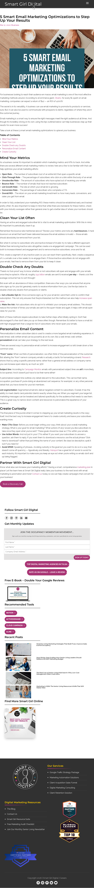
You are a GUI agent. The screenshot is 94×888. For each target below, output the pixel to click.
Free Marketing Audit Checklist (20, 824)
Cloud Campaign (14, 625)
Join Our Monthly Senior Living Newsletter (26, 829)
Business (15, 25)
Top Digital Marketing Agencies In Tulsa (47, 564)
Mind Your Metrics (10, 139)
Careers (63, 878)
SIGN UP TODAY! (82, 558)
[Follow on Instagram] (11, 518)
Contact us (37, 474)
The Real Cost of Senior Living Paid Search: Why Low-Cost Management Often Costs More (57, 673)
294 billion (40, 274)
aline (9, 632)
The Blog (11, 809)
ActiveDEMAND (13, 619)
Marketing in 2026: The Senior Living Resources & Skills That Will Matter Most (60, 687)
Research (86, 357)
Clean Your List (8, 142)
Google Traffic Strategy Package (64, 772)
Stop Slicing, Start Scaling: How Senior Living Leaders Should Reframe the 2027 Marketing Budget (58, 658)
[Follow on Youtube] (26, 518)
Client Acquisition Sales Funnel (63, 783)
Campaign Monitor (32, 369)
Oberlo (58, 98)
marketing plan (84, 467)
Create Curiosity (9, 152)
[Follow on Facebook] (7, 518)
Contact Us (12, 814)
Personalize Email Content (14, 148)
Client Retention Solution (61, 793)
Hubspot (54, 450)
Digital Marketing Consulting (62, 788)
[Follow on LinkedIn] (21, 518)
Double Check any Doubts (14, 145)
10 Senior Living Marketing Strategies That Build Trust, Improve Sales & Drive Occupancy (61, 644)
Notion (9, 613)
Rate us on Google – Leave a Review (47, 572)
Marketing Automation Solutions (64, 777)
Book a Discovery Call (13, 484)
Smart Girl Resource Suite (18, 819)
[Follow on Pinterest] (16, 518)
